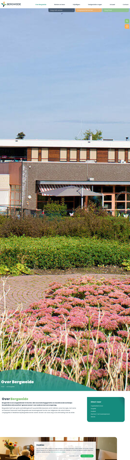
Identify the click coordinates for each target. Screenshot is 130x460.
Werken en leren (59, 4)
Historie (93, 417)
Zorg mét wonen (56, 10)
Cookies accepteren (87, 456)
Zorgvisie (93, 408)
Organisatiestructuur (97, 406)
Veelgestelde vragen (95, 4)
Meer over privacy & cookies (58, 452)
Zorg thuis (108, 10)
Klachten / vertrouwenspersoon (100, 414)
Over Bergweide (40, 4)
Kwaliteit (93, 411)
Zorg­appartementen (85, 10)
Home (2, 386)
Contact (125, 4)
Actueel (112, 4)
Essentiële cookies (74, 456)
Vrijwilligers (76, 4)
